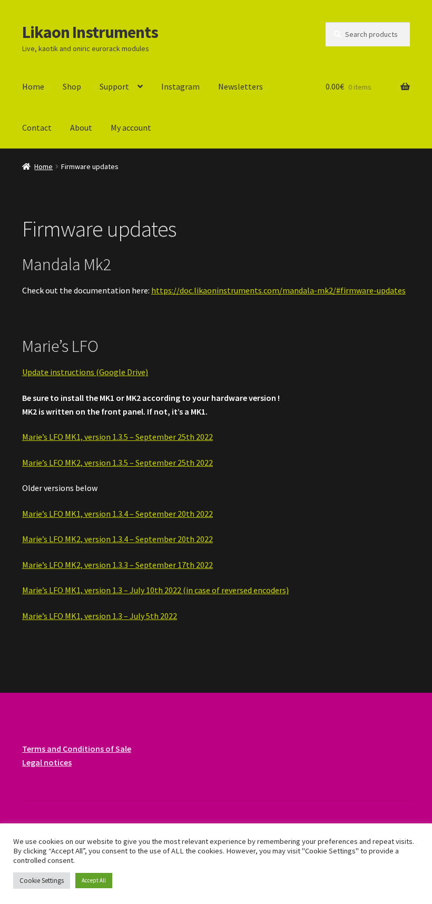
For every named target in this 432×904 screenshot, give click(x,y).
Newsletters (240, 86)
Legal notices (47, 762)
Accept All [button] (94, 880)
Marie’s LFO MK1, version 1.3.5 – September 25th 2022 (117, 436)
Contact (37, 127)
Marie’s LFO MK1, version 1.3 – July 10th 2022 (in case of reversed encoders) (155, 590)
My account (131, 127)
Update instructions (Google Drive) (85, 372)
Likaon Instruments (90, 32)
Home (33, 86)
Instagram (180, 86)
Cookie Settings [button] (41, 880)
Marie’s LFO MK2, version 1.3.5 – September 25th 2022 (117, 462)
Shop (72, 86)
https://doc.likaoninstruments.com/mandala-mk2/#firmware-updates (278, 290)
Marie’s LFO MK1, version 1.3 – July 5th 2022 (99, 616)
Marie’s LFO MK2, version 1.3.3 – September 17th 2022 (117, 564)
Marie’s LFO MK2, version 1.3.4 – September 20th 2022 (117, 539)
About (81, 127)
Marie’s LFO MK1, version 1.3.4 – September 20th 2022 (117, 513)
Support (114, 86)
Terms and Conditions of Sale (76, 748)
